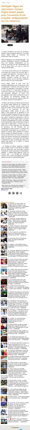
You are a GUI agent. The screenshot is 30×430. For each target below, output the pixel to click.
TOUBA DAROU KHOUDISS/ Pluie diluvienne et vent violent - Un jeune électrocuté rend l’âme (18, 358)
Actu (8, 2)
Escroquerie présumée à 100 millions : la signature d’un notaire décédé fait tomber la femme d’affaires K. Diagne (18, 282)
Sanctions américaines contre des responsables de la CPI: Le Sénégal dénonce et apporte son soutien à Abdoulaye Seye (18, 352)
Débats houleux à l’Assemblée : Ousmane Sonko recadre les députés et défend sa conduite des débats (18, 364)
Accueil (3, 2)
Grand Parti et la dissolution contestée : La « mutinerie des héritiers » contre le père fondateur (18, 287)
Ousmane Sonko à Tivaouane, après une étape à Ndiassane (17, 238)
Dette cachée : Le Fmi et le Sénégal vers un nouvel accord (18, 397)
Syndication (16, 427)
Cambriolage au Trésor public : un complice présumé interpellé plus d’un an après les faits (18, 332)
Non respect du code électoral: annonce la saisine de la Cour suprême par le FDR (13, 186)
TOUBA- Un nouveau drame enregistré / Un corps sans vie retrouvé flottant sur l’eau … (16, 320)
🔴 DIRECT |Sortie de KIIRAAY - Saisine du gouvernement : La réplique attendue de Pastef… (18, 420)
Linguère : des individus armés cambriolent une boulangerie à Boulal (18, 245)
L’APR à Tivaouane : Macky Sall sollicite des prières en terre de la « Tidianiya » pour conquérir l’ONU (14, 181)
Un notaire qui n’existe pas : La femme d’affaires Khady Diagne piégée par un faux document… (18, 338)
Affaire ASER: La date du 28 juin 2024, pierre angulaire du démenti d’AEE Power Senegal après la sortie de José (18, 326)
